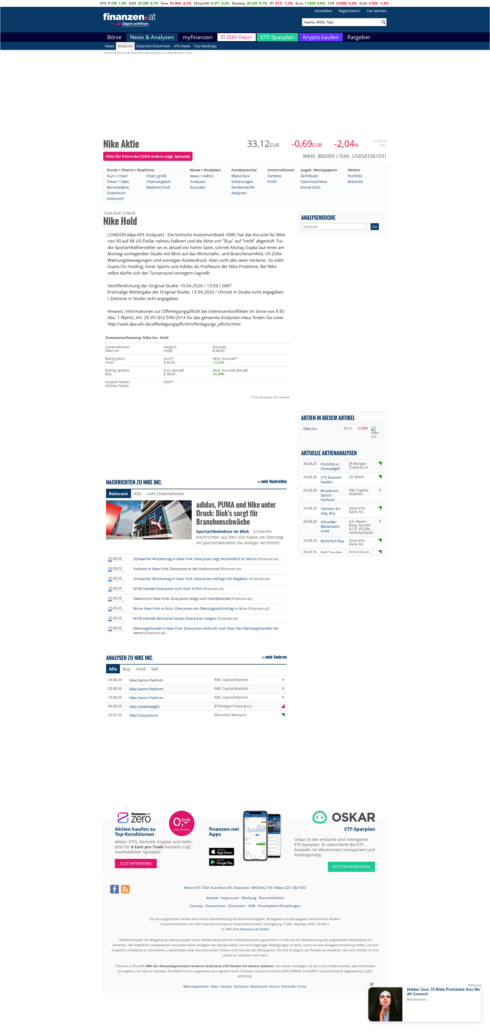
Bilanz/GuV (240, 175)
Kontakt (212, 897)
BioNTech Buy (332, 540)
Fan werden (377, 10)
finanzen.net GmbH (254, 929)
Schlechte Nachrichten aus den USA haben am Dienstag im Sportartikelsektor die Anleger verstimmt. (239, 537)
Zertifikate (309, 175)
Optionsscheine (314, 181)
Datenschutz (215, 905)
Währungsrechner (196, 986)
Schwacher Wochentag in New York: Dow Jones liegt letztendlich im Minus (195, 558)
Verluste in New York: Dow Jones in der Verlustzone (176, 568)
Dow (164, 3)
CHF (331, 3)
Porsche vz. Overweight (330, 466)
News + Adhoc (202, 175)
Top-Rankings (205, 46)
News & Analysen (152, 37)
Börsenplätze (118, 187)
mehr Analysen (276, 657)
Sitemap (196, 905)
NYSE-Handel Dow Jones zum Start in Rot (167, 588)
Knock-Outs (310, 187)
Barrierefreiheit (271, 897)
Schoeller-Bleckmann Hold (330, 526)
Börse (114, 37)
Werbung (249, 897)
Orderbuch (116, 192)
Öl (272, 3)
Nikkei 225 (282, 887)
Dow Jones (241, 887)
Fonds (301, 986)
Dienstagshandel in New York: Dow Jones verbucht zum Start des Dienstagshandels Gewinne (206, 630)
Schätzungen (242, 181)
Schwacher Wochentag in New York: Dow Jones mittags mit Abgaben (190, 578)
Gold (363, 3)
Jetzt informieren (136, 863)
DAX (132, 3)
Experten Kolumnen (153, 46)
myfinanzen (198, 37)
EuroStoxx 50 (221, 887)
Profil (271, 181)
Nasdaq (238, 3)
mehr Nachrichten (274, 481)
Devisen (226, 986)
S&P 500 (299, 887)
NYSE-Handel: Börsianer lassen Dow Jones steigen (174, 618)
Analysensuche (318, 217)
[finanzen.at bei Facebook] (114, 889)
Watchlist (355, 181)
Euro (299, 3)
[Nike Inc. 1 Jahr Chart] (376, 432)
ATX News (182, 46)
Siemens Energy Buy (331, 511)
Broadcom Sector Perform (329, 495)
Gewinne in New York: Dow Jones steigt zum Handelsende (181, 598)
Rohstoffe (288, 986)
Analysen (125, 46)
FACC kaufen (331, 552)
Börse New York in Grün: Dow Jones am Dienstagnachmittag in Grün (190, 608)
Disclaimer (236, 905)
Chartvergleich (158, 181)
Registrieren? (349, 10)
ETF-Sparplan (277, 37)
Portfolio (355, 175)
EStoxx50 (201, 3)
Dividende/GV (243, 187)
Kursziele (197, 187)
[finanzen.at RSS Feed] (125, 889)
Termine (274, 175)
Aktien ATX (192, 887)
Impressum (230, 897)
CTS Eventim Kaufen (331, 479)
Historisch (115, 198)
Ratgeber (359, 37)
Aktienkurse (259, 986)
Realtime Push (158, 187)
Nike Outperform (143, 715)
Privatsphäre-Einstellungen (279, 905)
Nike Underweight (144, 706)
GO (374, 226)
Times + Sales (118, 181)
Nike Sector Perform (146, 680)
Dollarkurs (241, 986)
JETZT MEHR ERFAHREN (351, 866)
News (109, 46)
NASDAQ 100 (262, 887)
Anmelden (323, 10)
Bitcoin (274, 986)
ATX (103, 3)
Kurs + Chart (117, 175)
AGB (251, 905)
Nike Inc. (310, 428)
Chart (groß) (156, 175)
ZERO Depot (239, 37)
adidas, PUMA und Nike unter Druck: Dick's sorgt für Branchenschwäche (236, 513)
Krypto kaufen (321, 37)
